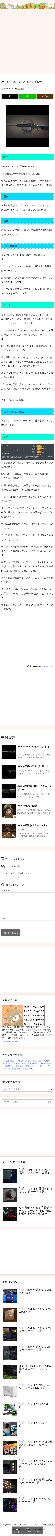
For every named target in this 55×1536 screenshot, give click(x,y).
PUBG (31, 1069)
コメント (5, 890)
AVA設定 (10, 1063)
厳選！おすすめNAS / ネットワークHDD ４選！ (34, 1386)
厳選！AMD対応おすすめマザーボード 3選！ (35, 1329)
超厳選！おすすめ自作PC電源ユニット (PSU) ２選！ (35, 1368)
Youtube (14, 1041)
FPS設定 (35, 1063)
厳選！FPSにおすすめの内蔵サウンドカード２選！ (35, 1171)
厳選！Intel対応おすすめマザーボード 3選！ (34, 1348)
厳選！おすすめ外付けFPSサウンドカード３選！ (35, 1190)
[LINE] (27, 96)
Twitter (5, 1041)
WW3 (24, 1069)
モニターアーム (39, 1066)
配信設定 (26, 1063)
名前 (3, 918)
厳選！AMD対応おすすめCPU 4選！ (35, 1310)
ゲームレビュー (9, 1061)
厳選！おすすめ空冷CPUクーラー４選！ (34, 1500)
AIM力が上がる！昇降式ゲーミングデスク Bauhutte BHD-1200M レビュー (35, 1210)
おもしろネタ (18, 1066)
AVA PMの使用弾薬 (27, 805)
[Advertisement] (27, 41)
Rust (18, 1063)
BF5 (34, 1061)
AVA (40, 1061)
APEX (20, 1061)
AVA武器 (20, 89)
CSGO (28, 1061)
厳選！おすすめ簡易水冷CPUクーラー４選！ (35, 1481)
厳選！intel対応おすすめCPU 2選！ (35, 1291)
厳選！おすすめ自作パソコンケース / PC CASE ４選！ (36, 1463)
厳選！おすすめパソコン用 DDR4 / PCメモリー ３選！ (36, 1444)
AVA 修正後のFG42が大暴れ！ (33, 766)
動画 (28, 1066)
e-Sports (16, 1069)
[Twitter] (10, 96)
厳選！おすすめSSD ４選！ (33, 1424)
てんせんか (47, 666)
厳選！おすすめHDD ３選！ (33, 1405)
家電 (43, 1063)
